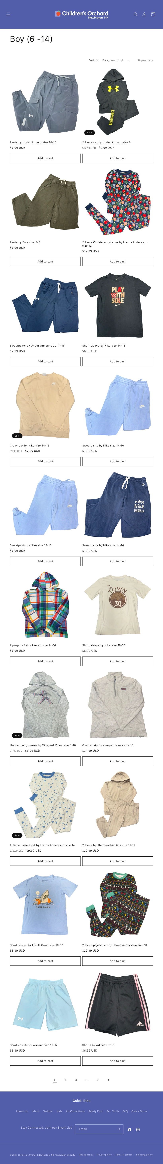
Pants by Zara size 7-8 (25, 242)
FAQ (125, 1111)
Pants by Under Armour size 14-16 (33, 142)
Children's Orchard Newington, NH (36, 1154)
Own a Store (139, 1111)
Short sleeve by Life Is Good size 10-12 (36, 945)
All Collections (75, 1111)
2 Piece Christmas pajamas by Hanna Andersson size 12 (114, 244)
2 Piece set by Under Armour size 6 (106, 142)
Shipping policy (144, 1154)
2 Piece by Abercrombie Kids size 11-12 (108, 845)
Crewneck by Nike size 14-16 (29, 445)
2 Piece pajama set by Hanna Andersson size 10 (114, 945)
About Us (22, 1111)
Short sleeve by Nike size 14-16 (103, 345)
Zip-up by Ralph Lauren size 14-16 (33, 645)
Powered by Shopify (65, 1154)
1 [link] (54, 1080)
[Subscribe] (118, 1129)
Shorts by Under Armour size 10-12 (34, 1045)
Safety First (95, 1111)
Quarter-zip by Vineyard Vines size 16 (107, 745)
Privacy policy (104, 1154)
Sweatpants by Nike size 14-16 (103, 445)
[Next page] (108, 1080)
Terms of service (123, 1154)
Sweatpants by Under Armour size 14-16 (37, 345)
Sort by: (93, 60)
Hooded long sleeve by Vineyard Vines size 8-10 (43, 745)
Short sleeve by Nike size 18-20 (104, 645)
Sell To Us (113, 1111)
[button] (8, 14)
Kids (59, 1111)
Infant (36, 1111)
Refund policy (86, 1154)
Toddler (48, 1111)
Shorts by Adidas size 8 (98, 1045)
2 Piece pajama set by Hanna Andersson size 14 (42, 845)
